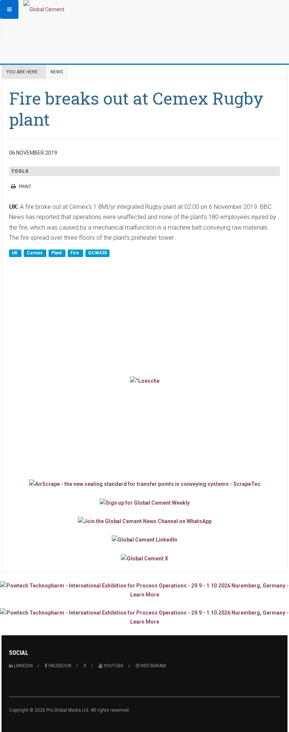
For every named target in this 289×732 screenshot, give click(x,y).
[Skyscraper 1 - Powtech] (144, 590)
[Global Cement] (43, 9)
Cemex (35, 253)
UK (15, 253)
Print (25, 186)
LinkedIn (23, 665)
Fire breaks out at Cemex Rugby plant (136, 108)
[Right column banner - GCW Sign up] (144, 502)
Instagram (153, 665)
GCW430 (97, 253)
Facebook (59, 665)
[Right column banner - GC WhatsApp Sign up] (144, 521)
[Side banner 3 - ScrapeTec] (144, 484)
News (56, 72)
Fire (75, 253)
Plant (57, 253)
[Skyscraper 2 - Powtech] (144, 617)
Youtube (113, 665)
